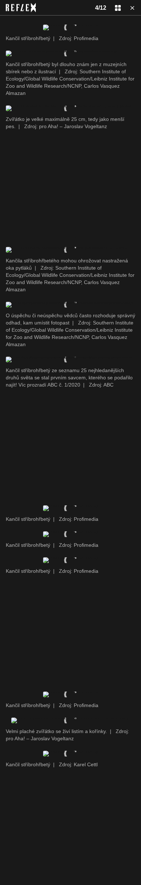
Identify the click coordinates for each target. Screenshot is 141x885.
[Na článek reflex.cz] (21, 7)
